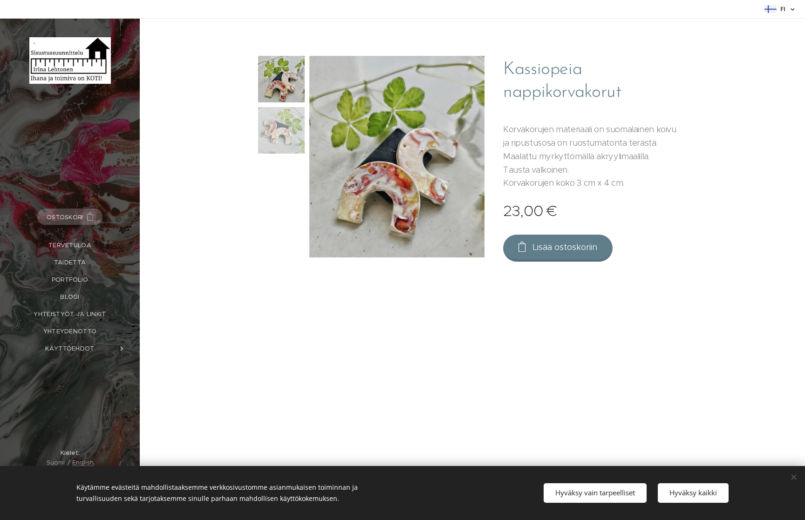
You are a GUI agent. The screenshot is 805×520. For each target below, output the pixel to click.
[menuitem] (70, 245)
